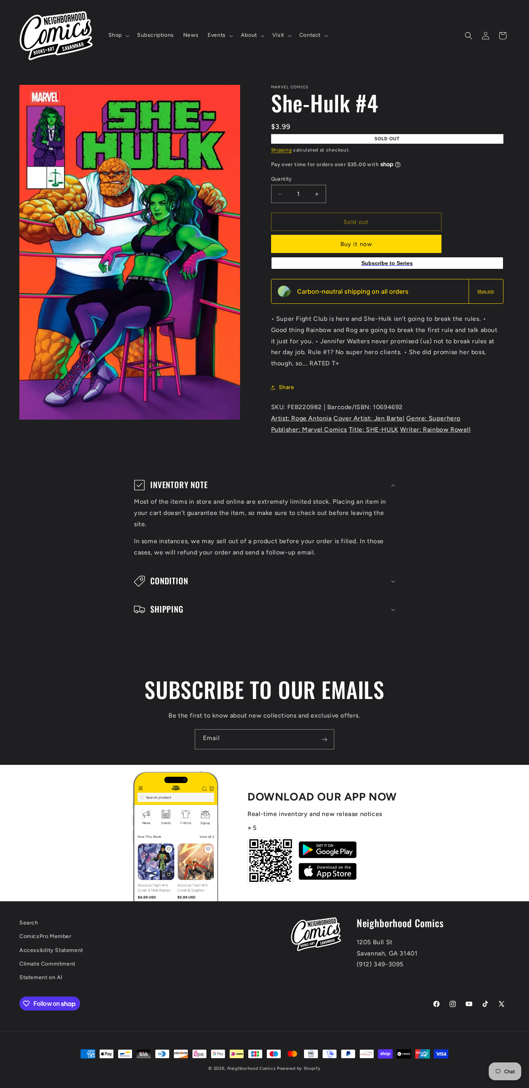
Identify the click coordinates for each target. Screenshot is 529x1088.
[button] (118, 35)
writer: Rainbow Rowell (435, 429)
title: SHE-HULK (373, 429)
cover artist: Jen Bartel (368, 418)
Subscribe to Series (387, 263)
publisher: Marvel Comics (309, 429)
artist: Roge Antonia (301, 418)
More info (485, 291)
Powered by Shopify (299, 1068)
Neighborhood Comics (251, 1068)
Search (28, 922)
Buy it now (356, 244)
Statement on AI (41, 977)
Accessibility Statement (51, 950)
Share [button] (286, 387)
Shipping (281, 150)
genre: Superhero (433, 418)
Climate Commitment (47, 964)
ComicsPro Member (45, 936)
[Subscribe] (324, 739)
